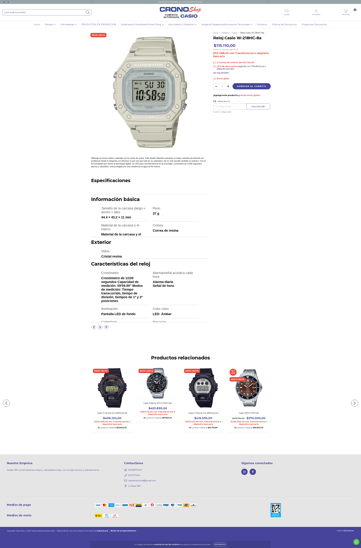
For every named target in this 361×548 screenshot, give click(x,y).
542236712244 (135, 470)
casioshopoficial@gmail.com (142, 480)
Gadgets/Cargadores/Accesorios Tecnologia (225, 24)
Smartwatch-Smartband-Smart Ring (141, 24)
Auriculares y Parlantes (182, 24)
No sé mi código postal (222, 112)
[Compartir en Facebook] (94, 328)
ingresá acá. (102, 531)
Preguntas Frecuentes (314, 24)
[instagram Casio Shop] (4, 2)
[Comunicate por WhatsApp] (356, 542)
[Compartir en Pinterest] (106, 328)
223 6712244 (134, 475)
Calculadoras (67, 24)
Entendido (220, 544)
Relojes (49, 24)
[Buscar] (87, 12)
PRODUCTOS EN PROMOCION (98, 24)
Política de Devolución (284, 24)
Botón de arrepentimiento (123, 531)
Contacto (262, 24)
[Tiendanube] (345, 531)
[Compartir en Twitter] (100, 328)
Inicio (37, 24)
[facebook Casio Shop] (8, 2)
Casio (234, 33)
